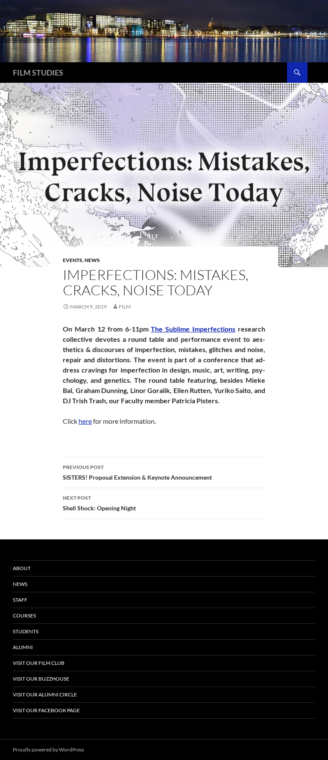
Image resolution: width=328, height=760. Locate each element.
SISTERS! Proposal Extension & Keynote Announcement (137, 472)
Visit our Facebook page (46, 710)
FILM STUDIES (38, 72)
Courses (24, 615)
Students (25, 631)
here (85, 421)
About (22, 568)
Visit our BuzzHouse (41, 679)
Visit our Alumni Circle (45, 694)
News (92, 260)
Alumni (23, 647)
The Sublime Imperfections (193, 329)
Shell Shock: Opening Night (99, 503)
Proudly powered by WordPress (48, 749)
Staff (20, 600)
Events (72, 260)
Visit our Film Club (38, 663)
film (125, 306)
